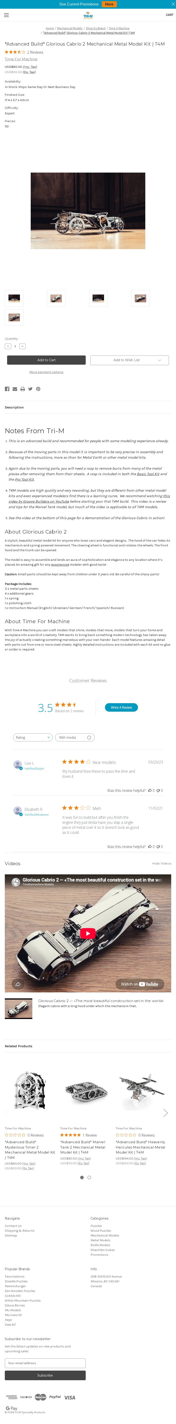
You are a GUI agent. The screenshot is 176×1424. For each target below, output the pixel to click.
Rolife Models (100, 1245)
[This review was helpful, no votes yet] (149, 790)
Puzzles (96, 1226)
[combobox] (33, 737)
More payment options (46, 372)
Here (109, 4)
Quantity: (11, 338)
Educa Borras (15, 1305)
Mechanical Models (105, 1235)
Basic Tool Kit (148, 474)
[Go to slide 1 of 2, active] (82, 1177)
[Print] (22, 389)
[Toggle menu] (6, 15)
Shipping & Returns (20, 1231)
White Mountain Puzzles (23, 1301)
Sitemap (11, 1235)
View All (10, 1325)
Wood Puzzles (101, 1231)
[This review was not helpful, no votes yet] (158, 790)
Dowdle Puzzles (16, 1281)
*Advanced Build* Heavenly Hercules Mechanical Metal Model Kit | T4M (140, 1147)
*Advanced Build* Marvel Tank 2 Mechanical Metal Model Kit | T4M (82, 1147)
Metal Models (100, 1240)
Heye (8, 1320)
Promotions (99, 1255)
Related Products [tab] (18, 1046)
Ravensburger (15, 1286)
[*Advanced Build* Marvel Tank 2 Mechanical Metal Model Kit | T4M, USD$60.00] (85, 1090)
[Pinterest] (38, 389)
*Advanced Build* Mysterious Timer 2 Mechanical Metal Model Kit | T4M (30, 1150)
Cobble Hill (13, 1296)
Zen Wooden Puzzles (20, 1291)
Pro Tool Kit (24, 479)
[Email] (15, 389)
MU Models (13, 1310)
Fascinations (15, 1276)
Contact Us (13, 1226)
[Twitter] (30, 389)
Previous (6, 1113)
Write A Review (121, 707)
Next (165, 1113)
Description (14, 407)
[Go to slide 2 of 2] (89, 1177)
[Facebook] (7, 389)
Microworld (13, 1315)
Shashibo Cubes (103, 1250)
